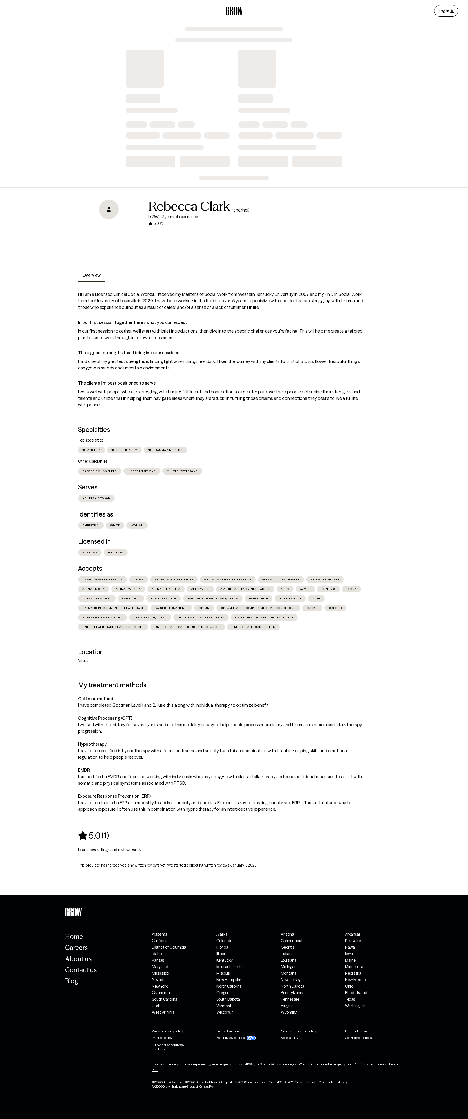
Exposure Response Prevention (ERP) (114, 796)
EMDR (84, 770)
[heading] (93, 835)
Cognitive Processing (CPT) (105, 718)
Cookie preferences (358, 1038)
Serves (88, 487)
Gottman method (95, 698)
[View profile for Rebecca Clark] (109, 230)
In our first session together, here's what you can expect (132, 322)
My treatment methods (112, 685)
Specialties (94, 429)
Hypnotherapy (92, 744)
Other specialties (92, 461)
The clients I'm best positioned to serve (117, 383)
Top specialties (90, 440)
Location (91, 652)
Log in (444, 10)
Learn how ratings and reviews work (109, 849)
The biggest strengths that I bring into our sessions (128, 352)
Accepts (90, 568)
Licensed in (94, 541)
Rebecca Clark (189, 206)
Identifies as (95, 514)
